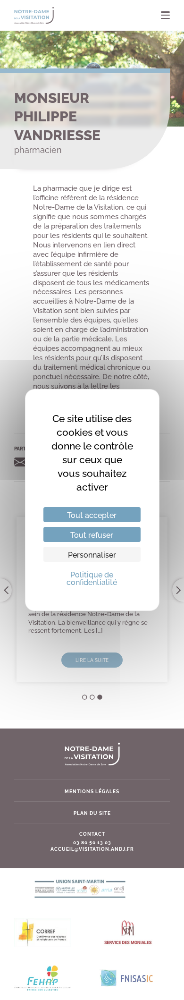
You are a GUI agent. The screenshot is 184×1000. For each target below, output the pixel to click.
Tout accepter (92, 514)
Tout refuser (91, 534)
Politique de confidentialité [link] (92, 578)
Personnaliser (92, 554)
